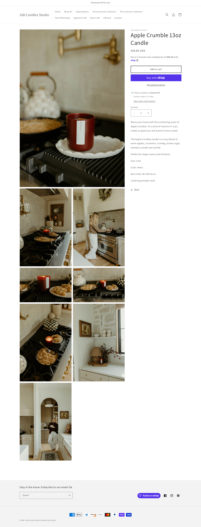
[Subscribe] (69, 495)
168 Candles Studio (33, 520)
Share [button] (136, 189)
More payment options (156, 85)
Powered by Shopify (48, 520)
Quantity (134, 107)
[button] (167, 14)
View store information (144, 101)
